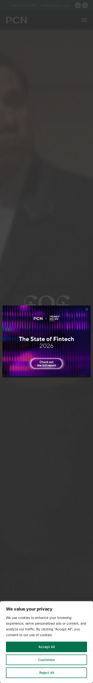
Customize (46, 660)
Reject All (46, 673)
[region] (46, 642)
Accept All (46, 647)
